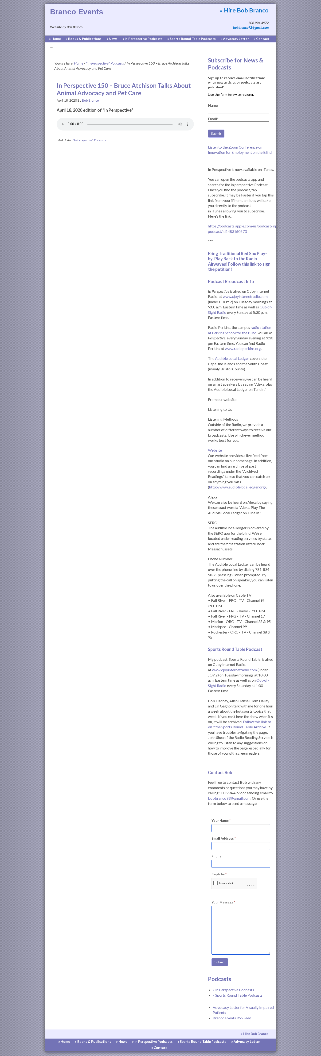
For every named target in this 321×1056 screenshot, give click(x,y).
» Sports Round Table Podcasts (237, 995)
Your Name (221, 820)
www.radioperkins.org (243, 348)
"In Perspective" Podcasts (89, 140)
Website (215, 450)
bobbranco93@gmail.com (251, 28)
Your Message (223, 902)
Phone (216, 856)
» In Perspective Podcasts (233, 989)
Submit (220, 962)
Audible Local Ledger (232, 358)
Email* (213, 118)
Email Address (223, 838)
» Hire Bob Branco (244, 10)
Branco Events (76, 12)
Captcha (219, 874)
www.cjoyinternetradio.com (245, 296)
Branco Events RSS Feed (232, 1018)
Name (213, 105)
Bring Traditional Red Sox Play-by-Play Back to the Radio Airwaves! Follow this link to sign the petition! (239, 261)
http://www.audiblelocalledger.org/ (237, 487)
